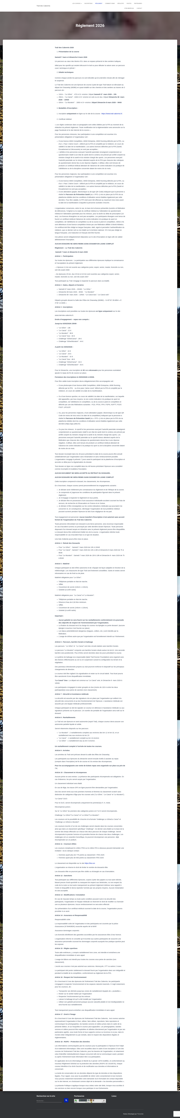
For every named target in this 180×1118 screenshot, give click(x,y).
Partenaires (138, 3)
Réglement (98, 3)
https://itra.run (90, 863)
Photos (129, 3)
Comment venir (110, 3)
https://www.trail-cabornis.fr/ (111, 114)
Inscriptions (88, 3)
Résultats (120, 3)
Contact (139, 8)
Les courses (76, 3)
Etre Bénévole (129, 8)
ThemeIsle (140, 1114)
